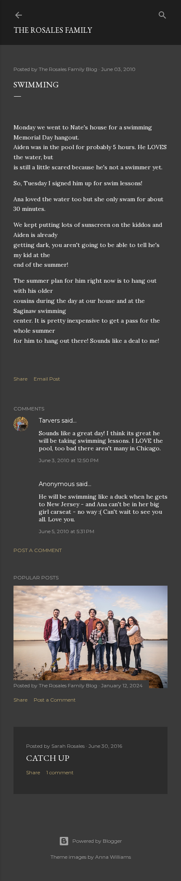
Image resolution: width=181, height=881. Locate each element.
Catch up (47, 757)
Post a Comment (37, 550)
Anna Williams (113, 857)
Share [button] (20, 379)
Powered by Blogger (97, 841)
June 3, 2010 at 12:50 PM (68, 460)
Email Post (47, 379)
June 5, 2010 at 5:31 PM (66, 531)
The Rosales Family (52, 30)
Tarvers (49, 420)
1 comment (60, 772)
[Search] (162, 13)
